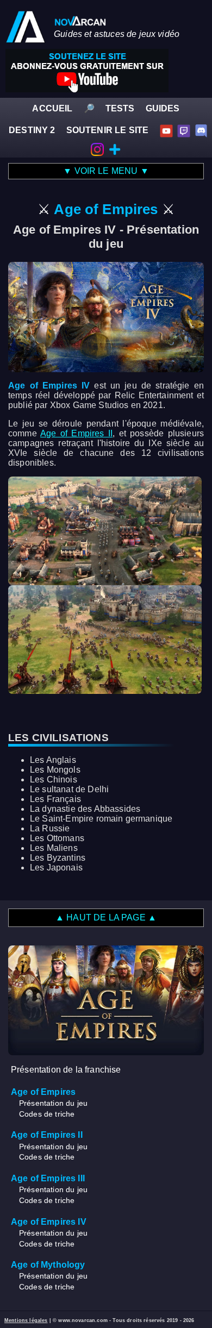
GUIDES (163, 108)
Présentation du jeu (53, 1103)
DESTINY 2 (32, 130)
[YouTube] (166, 130)
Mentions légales (26, 1320)
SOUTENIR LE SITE (107, 130)
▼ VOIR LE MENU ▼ (106, 171)
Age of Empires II (76, 433)
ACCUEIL (52, 108)
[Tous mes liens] (114, 148)
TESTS (120, 108)
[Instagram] (97, 148)
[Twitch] (183, 130)
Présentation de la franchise (66, 1069)
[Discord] (201, 130)
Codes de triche (46, 1114)
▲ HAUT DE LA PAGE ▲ (106, 917)
